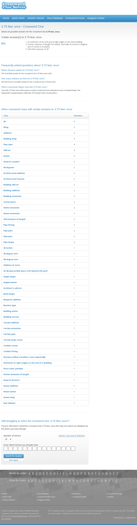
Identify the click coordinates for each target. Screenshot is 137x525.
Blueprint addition (12, 299)
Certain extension (12, 328)
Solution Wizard (35, 18)
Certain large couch (12, 340)
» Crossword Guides (79, 497)
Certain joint (9, 334)
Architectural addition (14, 173)
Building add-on (11, 184)
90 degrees (8, 167)
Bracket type (9, 305)
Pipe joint (8, 230)
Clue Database (55, 18)
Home (6, 18)
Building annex (10, 311)
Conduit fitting (10, 351)
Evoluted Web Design (20, 516)
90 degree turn (10, 253)
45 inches (7, 248)
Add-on (6, 150)
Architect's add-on (12, 288)
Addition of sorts (11, 265)
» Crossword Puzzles (114, 494)
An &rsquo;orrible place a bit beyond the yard (25, 271)
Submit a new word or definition (72, 437)
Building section (11, 317)
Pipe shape (8, 242)
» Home (4, 494)
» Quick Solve (6, 497)
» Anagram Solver (43, 500)
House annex (9, 391)
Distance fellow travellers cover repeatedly (24, 357)
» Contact (110, 497)
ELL (3, 43)
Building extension (12, 196)
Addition (7, 133)
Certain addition (11, 322)
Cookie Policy (130, 517)
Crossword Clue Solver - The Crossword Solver (14, 6)
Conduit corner (10, 345)
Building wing (9, 138)
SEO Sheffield (6, 519)
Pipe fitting (8, 225)
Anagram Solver (95, 18)
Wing (5, 127)
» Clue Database (42, 494)
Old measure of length (14, 219)
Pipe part (7, 236)
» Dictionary (76, 494)
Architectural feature (13, 179)
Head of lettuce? (11, 380)
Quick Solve (18, 18)
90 (4, 121)
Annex (6, 156)
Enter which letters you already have (21, 445)
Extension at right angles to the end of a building (27, 363)
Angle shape (9, 276)
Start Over (14, 460)
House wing (9, 397)
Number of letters (12, 436)
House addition (10, 386)
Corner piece (9, 202)
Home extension (11, 207)
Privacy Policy (119, 517)
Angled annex (10, 282)
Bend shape (9, 294)
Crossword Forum (75, 18)
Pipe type (8, 144)
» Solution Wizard (8, 500)
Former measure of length (16, 374)
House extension (11, 213)
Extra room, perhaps (13, 368)
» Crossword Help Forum (45, 497)
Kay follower (9, 403)
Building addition (11, 190)
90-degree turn (10, 259)
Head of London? (11, 161)
